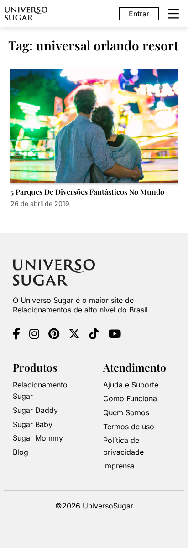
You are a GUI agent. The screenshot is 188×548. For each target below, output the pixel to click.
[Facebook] (16, 335)
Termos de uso (128, 426)
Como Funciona (130, 398)
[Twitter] (74, 335)
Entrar (139, 13)
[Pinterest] (53, 335)
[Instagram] (34, 335)
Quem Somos (126, 412)
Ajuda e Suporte (130, 384)
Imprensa (119, 465)
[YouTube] (114, 335)
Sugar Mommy (38, 437)
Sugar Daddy (35, 410)
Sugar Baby (32, 424)
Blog (20, 452)
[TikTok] (94, 335)
